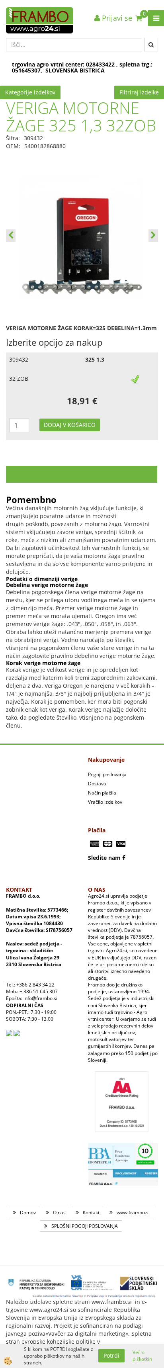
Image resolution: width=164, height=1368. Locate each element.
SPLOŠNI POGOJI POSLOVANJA (84, 1226)
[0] (138, 18)
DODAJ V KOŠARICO (70, 425)
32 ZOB (18, 378)
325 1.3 (94, 359)
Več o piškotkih (142, 1355)
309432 (18, 359)
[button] (153, 235)
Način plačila (102, 792)
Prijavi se (116, 18)
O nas (59, 1212)
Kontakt (91, 1212)
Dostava (97, 783)
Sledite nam (104, 857)
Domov (28, 1212)
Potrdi (111, 1355)
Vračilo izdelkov (105, 801)
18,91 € (82, 401)
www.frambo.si (133, 1212)
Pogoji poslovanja (107, 774)
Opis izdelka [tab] (82, 474)
